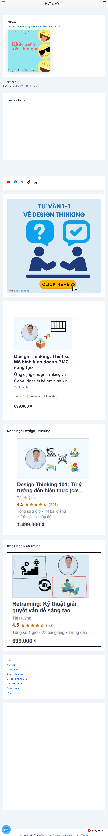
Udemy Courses (14, 683)
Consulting (12, 665)
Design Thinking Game (18, 679)
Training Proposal (15, 674)
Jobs (9, 660)
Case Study (12, 669)
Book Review (13, 688)
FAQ (9, 693)
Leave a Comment (17, 26)
